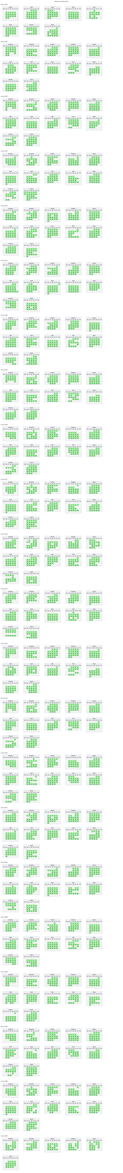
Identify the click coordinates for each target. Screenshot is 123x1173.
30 (33, 17)
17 (6, 16)
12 (10, 14)
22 (31, 16)
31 (35, 17)
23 (33, 16)
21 (15, 16)
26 (56, 16)
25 (8, 17)
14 (15, 14)
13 (12, 14)
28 (29, 17)
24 (6, 17)
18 (8, 16)
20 (12, 16)
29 (31, 17)
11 (8, 14)
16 (33, 14)
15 (31, 14)
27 (27, 17)
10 (6, 14)
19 (10, 16)
